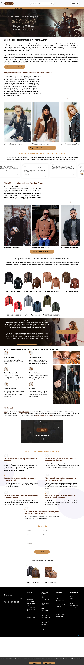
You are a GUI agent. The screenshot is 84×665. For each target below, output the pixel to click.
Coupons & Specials (31, 607)
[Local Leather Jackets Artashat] (33, 572)
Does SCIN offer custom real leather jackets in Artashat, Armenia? (20, 479)
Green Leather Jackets (60, 612)
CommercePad (75, 634)
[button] (21, 598)
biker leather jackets (57, 483)
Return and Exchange (31, 597)
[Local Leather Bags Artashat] (51, 572)
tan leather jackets (32, 502)
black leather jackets (20, 57)
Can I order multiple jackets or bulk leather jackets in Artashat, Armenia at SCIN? (41, 512)
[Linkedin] (8, 602)
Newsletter (8, 595)
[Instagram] (11, 602)
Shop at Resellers (30, 601)
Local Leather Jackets (74, 605)
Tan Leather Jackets (59, 616)
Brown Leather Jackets (60, 604)
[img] (13, 282)
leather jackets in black (19, 501)
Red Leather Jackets (60, 614)
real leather (38, 157)
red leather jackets (54, 57)
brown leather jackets (35, 57)
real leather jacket (24, 412)
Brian (54, 173)
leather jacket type (36, 322)
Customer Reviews (27, 153)
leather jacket (33, 363)
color (9, 486)
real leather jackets (65, 56)
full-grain (61, 465)
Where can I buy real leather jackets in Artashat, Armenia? (20, 460)
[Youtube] (15, 602)
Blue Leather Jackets (60, 609)
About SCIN (9, 408)
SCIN (37, 44)
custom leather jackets (41, 415)
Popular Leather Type (74, 592)
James (26, 171)
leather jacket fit (37, 324)
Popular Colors (59, 592)
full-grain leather (62, 54)
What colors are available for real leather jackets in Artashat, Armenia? (21, 497)
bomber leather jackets (70, 483)
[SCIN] (9, 3)
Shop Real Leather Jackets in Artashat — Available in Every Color (42, 258)
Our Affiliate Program (31, 595)
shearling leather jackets (52, 485)
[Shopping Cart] (77, 3)
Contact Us (42, 526)
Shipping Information (31, 599)
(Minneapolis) (28, 173)
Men (43, 8)
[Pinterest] (18, 602)
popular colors (19, 262)
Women (67, 8)
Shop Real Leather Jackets (14, 67)
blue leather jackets (66, 57)
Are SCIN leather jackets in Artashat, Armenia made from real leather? (60, 460)
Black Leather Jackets (60, 595)
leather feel (29, 49)
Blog (28, 615)
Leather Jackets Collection (45, 593)
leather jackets (72, 61)
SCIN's (17, 187)
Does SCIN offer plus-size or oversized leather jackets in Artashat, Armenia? (61, 497)
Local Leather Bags (73, 607)
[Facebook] (5, 602)
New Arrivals (18, 8)
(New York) (55, 174)
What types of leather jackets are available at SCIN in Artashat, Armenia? (60, 479)
